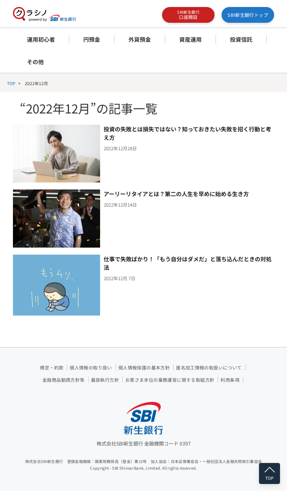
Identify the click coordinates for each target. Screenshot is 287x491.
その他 (35, 61)
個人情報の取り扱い (91, 367)
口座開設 (188, 14)
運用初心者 (41, 39)
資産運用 (190, 39)
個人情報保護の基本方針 (144, 367)
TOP (11, 83)
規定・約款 (51, 367)
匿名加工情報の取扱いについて (208, 367)
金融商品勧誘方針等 (63, 379)
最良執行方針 (105, 379)
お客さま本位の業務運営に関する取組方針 (169, 379)
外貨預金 (139, 39)
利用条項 (229, 379)
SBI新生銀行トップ (247, 15)
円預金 (91, 39)
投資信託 (241, 39)
